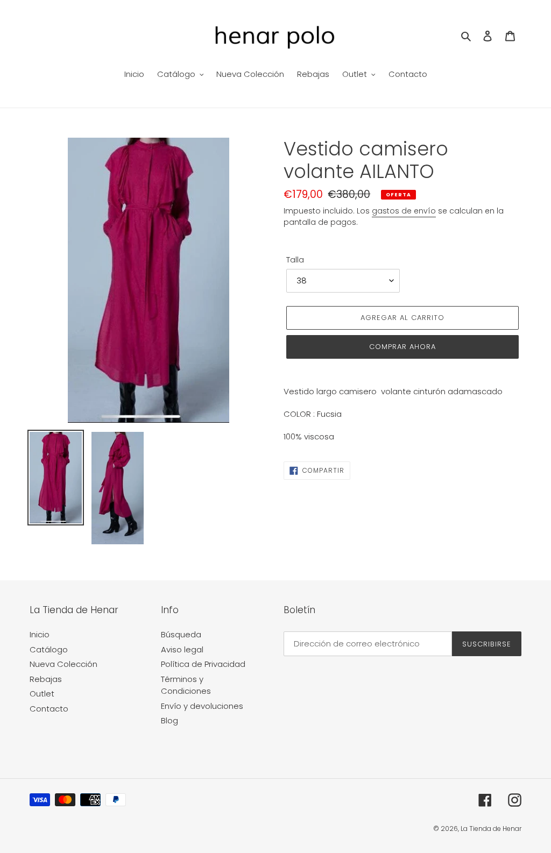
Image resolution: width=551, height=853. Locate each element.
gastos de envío (404, 210)
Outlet (42, 693)
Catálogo (49, 649)
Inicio (40, 634)
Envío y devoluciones (202, 706)
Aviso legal (182, 649)
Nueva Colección (63, 664)
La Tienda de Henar (491, 828)
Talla (295, 259)
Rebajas (46, 679)
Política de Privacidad (203, 664)
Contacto (49, 708)
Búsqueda (181, 634)
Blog (169, 720)
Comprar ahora (402, 347)
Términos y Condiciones (186, 685)
